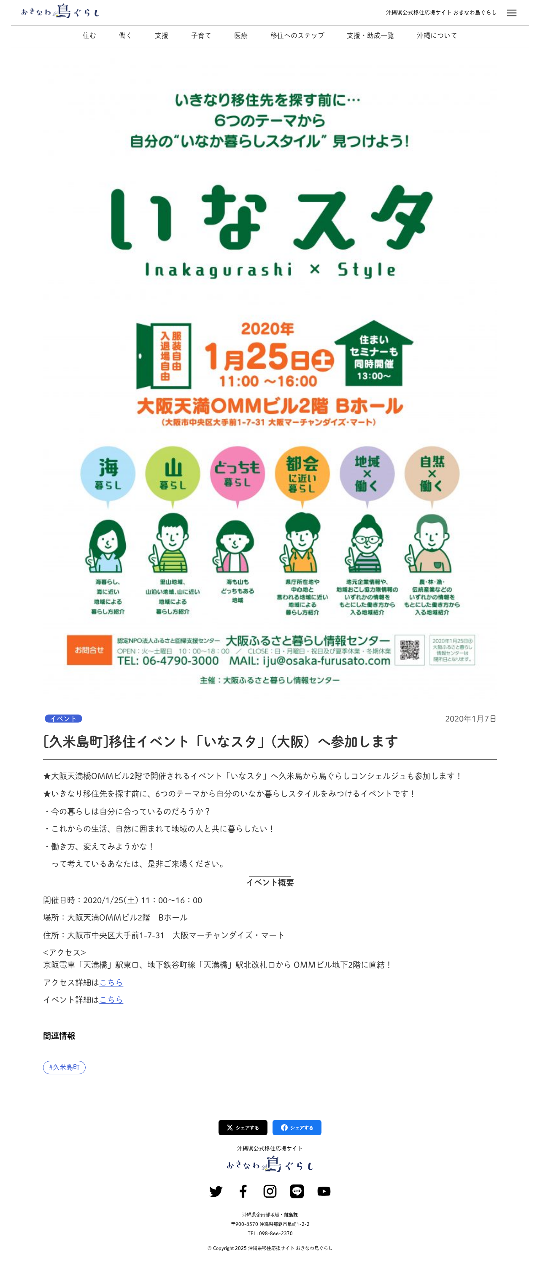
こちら (111, 982)
